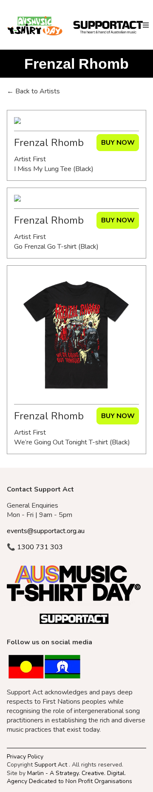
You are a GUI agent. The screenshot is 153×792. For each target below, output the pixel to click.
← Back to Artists (33, 91)
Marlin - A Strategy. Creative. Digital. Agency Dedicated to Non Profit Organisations (69, 777)
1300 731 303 (35, 547)
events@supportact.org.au (46, 531)
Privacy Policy (25, 757)
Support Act (50, 765)
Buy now (118, 142)
